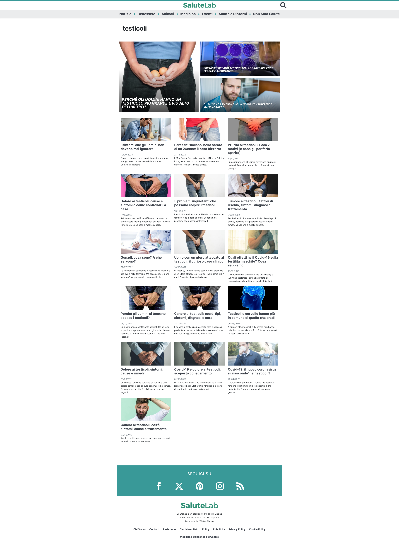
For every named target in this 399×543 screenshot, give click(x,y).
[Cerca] (283, 5)
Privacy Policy (237, 529)
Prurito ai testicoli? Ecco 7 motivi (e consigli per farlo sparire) (249, 149)
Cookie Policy (257, 529)
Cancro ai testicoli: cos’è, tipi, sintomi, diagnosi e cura (197, 315)
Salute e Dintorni (233, 14)
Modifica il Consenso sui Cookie (199, 536)
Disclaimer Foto (189, 529)
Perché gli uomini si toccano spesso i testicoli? (143, 315)
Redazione (169, 529)
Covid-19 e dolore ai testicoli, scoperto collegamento (197, 371)
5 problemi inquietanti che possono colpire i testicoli (195, 203)
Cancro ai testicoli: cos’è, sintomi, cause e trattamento (144, 427)
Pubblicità (219, 529)
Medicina (188, 14)
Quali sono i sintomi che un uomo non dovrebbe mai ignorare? (238, 106)
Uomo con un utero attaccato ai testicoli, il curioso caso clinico (199, 259)
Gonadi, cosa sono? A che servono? (141, 259)
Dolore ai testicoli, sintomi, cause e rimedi (142, 371)
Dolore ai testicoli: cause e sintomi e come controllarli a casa (143, 205)
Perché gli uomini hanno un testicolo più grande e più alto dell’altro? (155, 103)
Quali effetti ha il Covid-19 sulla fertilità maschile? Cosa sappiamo (253, 261)
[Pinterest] (199, 486)
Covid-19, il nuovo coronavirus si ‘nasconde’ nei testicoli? (252, 371)
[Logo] (199, 5)
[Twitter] (179, 486)
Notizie (125, 14)
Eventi (207, 14)
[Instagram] (220, 486)
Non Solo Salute (266, 14)
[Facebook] (159, 486)
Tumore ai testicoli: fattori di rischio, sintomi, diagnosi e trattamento (250, 205)
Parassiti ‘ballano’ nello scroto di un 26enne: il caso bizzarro (198, 147)
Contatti (154, 529)
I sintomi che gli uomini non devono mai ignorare (142, 147)
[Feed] (240, 486)
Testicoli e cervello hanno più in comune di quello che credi (251, 315)
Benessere (146, 14)
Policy (205, 529)
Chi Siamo (139, 529)
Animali (167, 14)
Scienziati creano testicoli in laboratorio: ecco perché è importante (239, 69)
